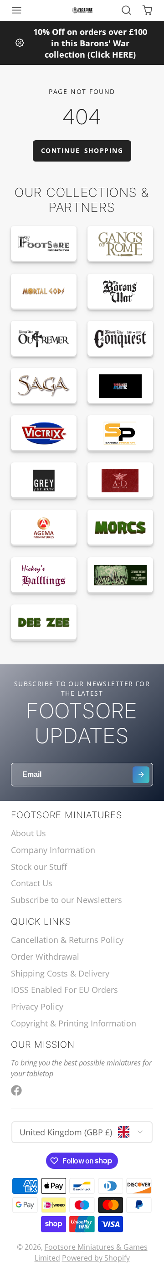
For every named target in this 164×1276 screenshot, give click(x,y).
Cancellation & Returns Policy (67, 939)
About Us (28, 833)
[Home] (82, 10)
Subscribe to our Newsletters (66, 899)
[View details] (44, 244)
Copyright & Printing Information (73, 1023)
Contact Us (31, 883)
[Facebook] (16, 1090)
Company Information (53, 849)
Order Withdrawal (45, 956)
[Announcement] (82, 43)
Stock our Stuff (39, 866)
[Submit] (141, 774)
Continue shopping (82, 150)
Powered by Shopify (96, 1258)
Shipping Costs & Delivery (60, 973)
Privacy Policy (37, 1006)
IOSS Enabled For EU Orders (64, 989)
